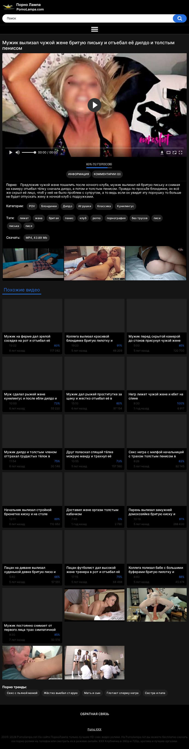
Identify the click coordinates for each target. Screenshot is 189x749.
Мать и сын (92, 693)
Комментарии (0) (107, 174)
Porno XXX (94, 729)
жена (38, 218)
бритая (54, 218)
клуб (83, 218)
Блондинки (49, 206)
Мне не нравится (81, 165)
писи (157, 218)
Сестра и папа (155, 693)
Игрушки (84, 206)
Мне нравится (75, 165)
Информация (78, 174)
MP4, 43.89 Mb (36, 237)
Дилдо (67, 206)
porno (97, 218)
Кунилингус (125, 206)
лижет (24, 218)
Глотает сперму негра (123, 693)
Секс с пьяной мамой (22, 693)
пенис (69, 218)
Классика (104, 206)
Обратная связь (94, 714)
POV (32, 206)
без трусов (140, 218)
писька (14, 226)
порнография (116, 218)
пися (29, 226)
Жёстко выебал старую (61, 693)
